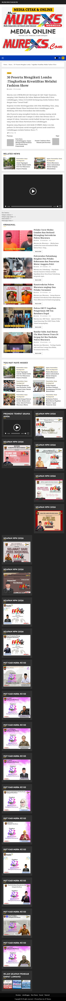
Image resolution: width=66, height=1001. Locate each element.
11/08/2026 (45, 267)
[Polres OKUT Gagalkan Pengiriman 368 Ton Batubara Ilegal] (17, 317)
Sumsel (41, 995)
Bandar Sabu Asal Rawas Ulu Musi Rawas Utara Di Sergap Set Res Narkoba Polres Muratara (46, 335)
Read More (38, 251)
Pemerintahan (20, 158)
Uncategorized (20, 160)
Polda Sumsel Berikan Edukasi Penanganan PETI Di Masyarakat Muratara (53, 389)
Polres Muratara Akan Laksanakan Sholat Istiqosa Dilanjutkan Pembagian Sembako (54, 167)
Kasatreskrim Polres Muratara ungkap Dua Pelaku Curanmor (45, 287)
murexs (10, 89)
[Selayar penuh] (60, 206)
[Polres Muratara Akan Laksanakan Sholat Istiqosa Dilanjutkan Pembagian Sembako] (40, 163)
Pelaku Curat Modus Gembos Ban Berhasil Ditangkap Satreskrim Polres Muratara (45, 233)
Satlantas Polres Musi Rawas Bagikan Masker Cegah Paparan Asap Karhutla (53, 403)
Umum (9, 73)
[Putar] (6, 206)
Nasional (47, 995)
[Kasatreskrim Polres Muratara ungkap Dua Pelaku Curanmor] (17, 294)
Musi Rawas (34, 995)
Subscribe (63, 58)
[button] (3, 58)
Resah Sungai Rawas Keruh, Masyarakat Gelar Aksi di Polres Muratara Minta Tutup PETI (23, 403)
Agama (49, 158)
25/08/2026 (45, 240)
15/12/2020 (18, 89)
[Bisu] (57, 206)
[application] (33, 191)
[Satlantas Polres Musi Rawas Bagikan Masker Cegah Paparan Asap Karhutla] (39, 399)
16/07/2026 (45, 292)
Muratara (18, 995)
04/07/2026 (45, 342)
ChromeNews (39, 999)
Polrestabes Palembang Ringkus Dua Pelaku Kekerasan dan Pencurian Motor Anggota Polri (46, 260)
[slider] (31, 206)
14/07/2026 (45, 316)
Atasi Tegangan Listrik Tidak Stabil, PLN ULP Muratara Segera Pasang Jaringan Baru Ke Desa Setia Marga (23, 168)
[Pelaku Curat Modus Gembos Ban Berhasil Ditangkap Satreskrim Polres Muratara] (17, 240)
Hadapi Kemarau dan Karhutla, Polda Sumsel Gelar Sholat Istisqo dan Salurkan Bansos (23, 389)
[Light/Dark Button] (56, 58)
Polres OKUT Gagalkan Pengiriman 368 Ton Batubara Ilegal (45, 311)
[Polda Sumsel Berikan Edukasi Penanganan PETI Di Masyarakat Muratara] (39, 386)
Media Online (33, 31)
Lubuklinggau (26, 995)
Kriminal (7, 249)
